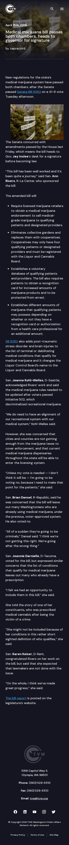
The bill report (15, 698)
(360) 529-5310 (39, 783)
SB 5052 (11, 341)
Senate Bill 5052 (29, 92)
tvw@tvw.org (39, 798)
